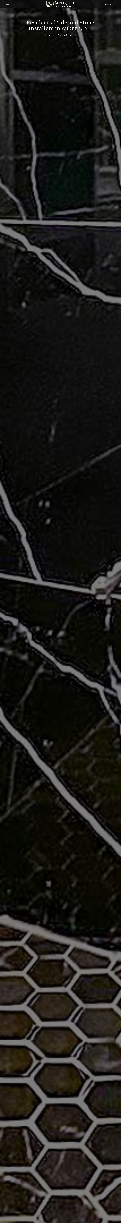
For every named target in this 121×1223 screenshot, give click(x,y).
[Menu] (7, 4)
